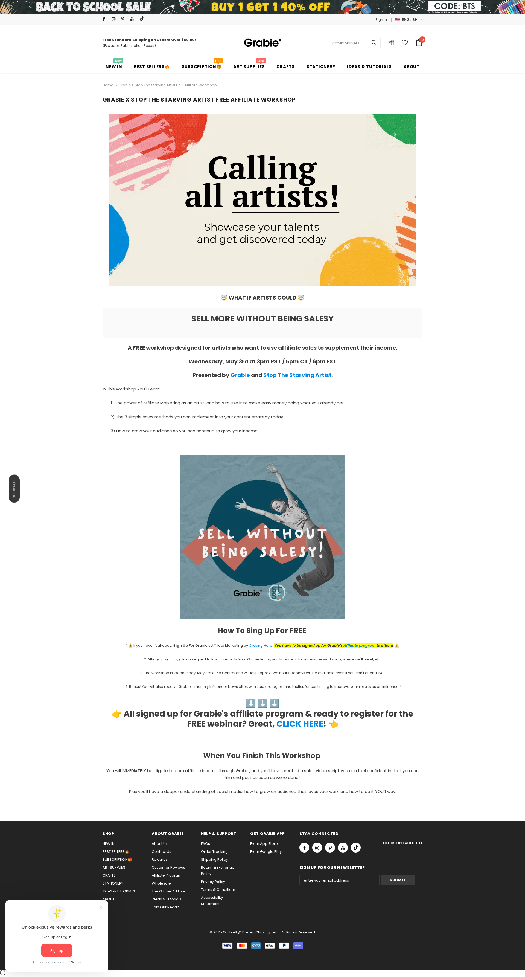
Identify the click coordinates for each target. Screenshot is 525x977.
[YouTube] (133, 19)
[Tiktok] (143, 19)
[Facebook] (106, 19)
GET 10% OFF (14, 488)
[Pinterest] (124, 19)
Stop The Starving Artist (297, 375)
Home (108, 85)
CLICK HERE (299, 724)
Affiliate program (359, 645)
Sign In (381, 19)
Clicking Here (260, 645)
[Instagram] (115, 19)
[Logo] (262, 42)
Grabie (240, 375)
